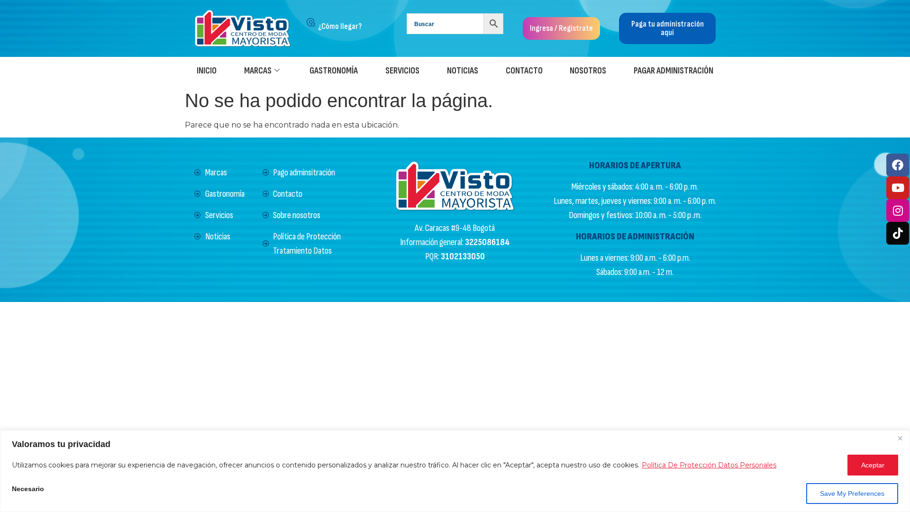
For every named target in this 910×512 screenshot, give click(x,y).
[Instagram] (897, 210)
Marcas (258, 70)
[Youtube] (897, 187)
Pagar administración (673, 70)
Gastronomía (333, 70)
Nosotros (588, 70)
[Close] (900, 438)
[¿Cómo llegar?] (311, 22)
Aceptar (872, 465)
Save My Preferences (852, 493)
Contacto (524, 70)
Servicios (402, 70)
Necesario (28, 489)
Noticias (462, 70)
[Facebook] (897, 165)
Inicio (207, 70)
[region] (455, 471)
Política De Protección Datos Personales (709, 465)
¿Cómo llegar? (340, 26)
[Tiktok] (897, 233)
